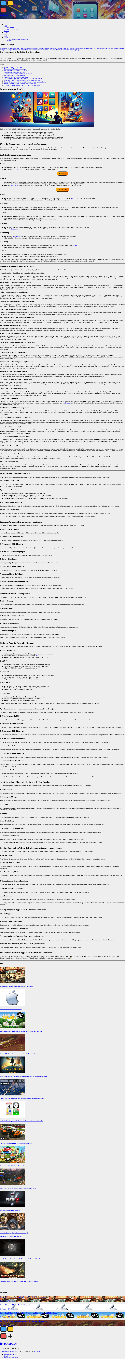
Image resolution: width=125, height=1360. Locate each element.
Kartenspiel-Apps (12, 29)
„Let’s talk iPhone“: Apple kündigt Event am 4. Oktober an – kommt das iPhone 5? (21, 1121)
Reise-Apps (14, 229)
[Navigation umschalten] (0, 21)
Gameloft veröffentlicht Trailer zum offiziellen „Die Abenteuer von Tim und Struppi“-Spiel (23, 1076)
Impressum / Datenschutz (11, 1357)
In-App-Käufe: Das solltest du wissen (14, 72)
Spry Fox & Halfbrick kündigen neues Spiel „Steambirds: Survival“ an (18, 1053)
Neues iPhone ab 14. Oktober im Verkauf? (11, 1009)
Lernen (75, 245)
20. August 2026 (5, 1317)
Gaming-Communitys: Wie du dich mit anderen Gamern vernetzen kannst (25, 82)
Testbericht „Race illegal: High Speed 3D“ (11, 1236)
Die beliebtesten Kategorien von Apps (15, 69)
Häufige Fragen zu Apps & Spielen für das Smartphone (20, 83)
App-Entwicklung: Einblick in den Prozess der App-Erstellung (22, 80)
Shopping (6, 32)
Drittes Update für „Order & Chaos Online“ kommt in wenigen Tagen (18, 1188)
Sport (5, 36)
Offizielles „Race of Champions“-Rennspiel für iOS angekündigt (16, 1143)
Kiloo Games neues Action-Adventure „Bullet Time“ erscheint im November (19, 1281)
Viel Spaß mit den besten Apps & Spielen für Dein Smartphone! (22, 85)
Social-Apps (14, 185)
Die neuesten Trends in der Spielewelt (15, 75)
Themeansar (36, 1351)
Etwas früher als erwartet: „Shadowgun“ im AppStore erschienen (16, 986)
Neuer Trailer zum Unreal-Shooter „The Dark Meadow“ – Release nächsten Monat (21, 1259)
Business (6, 31)
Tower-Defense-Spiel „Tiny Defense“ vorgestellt (12, 1165)
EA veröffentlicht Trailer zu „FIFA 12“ (10, 1210)
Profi (36, 655)
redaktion (12, 1301)
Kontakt (6, 37)
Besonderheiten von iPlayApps (13, 67)
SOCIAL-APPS (62, 189)
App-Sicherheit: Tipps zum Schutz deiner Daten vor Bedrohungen (23, 78)
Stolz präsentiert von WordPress (9, 1351)
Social (5, 34)
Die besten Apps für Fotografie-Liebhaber (16, 77)
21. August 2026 (5, 1301)
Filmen (72, 198)
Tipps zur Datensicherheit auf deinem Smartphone (18, 74)
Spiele (5, 26)
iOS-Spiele (10, 27)
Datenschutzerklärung (10, 1354)
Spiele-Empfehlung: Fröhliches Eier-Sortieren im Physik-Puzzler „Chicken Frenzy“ (21, 1031)
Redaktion (10, 41)
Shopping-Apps (17, 236)
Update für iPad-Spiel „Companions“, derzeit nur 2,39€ (14, 1233)
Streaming (68, 403)
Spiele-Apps (14, 169)
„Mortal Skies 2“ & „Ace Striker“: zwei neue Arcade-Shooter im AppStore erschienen (22, 1098)
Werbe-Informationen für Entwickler (17, 39)
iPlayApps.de (4, 15)
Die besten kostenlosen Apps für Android (15, 70)
